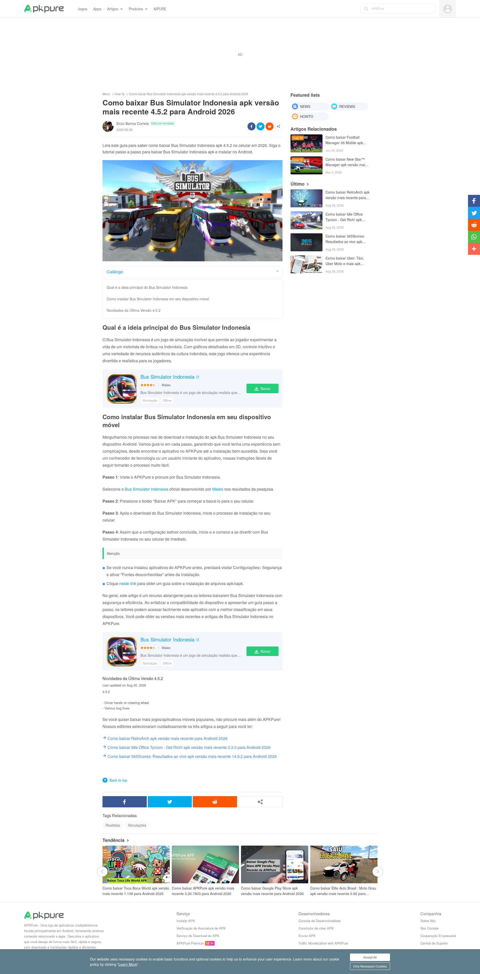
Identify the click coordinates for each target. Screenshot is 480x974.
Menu (106, 94)
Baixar (265, 388)
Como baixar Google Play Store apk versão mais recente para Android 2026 (272, 891)
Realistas (113, 825)
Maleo (166, 384)
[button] (103, 872)
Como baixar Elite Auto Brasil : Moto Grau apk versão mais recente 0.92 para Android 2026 (343, 891)
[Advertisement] (240, 54)
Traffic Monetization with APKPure (323, 943)
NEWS (305, 106)
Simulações (137, 825)
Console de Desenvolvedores (319, 920)
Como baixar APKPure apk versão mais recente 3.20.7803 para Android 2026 (203, 891)
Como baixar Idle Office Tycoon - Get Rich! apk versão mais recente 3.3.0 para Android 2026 (346, 217)
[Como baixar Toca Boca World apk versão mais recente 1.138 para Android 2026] (136, 864)
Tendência (113, 840)
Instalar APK (185, 920)
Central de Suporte (434, 943)
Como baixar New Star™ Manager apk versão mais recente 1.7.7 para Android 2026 (347, 162)
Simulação (150, 400)
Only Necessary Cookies (370, 966)
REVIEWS (347, 106)
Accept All (370, 957)
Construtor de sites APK (316, 928)
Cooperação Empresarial (438, 935)
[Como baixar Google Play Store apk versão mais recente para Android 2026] (274, 864)
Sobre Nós (428, 920)
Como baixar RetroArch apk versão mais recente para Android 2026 (348, 195)
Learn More (127, 964)
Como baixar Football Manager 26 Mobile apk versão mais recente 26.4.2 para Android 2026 (347, 140)
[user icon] (447, 8)
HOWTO (306, 116)
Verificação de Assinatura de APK (201, 928)
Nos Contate (429, 928)
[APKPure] (44, 9)
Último (297, 184)
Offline (167, 400)
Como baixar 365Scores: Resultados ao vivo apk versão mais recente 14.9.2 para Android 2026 (347, 239)
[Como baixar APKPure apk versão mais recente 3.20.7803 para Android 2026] (205, 864)
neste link (127, 583)
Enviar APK (307, 935)
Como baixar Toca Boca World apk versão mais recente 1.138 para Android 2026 (135, 891)
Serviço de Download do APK (197, 935)
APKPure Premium (190, 943)
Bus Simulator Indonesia (167, 376)
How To (119, 94)
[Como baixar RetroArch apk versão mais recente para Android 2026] (306, 198)
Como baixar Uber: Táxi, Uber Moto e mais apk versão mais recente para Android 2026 (346, 261)
